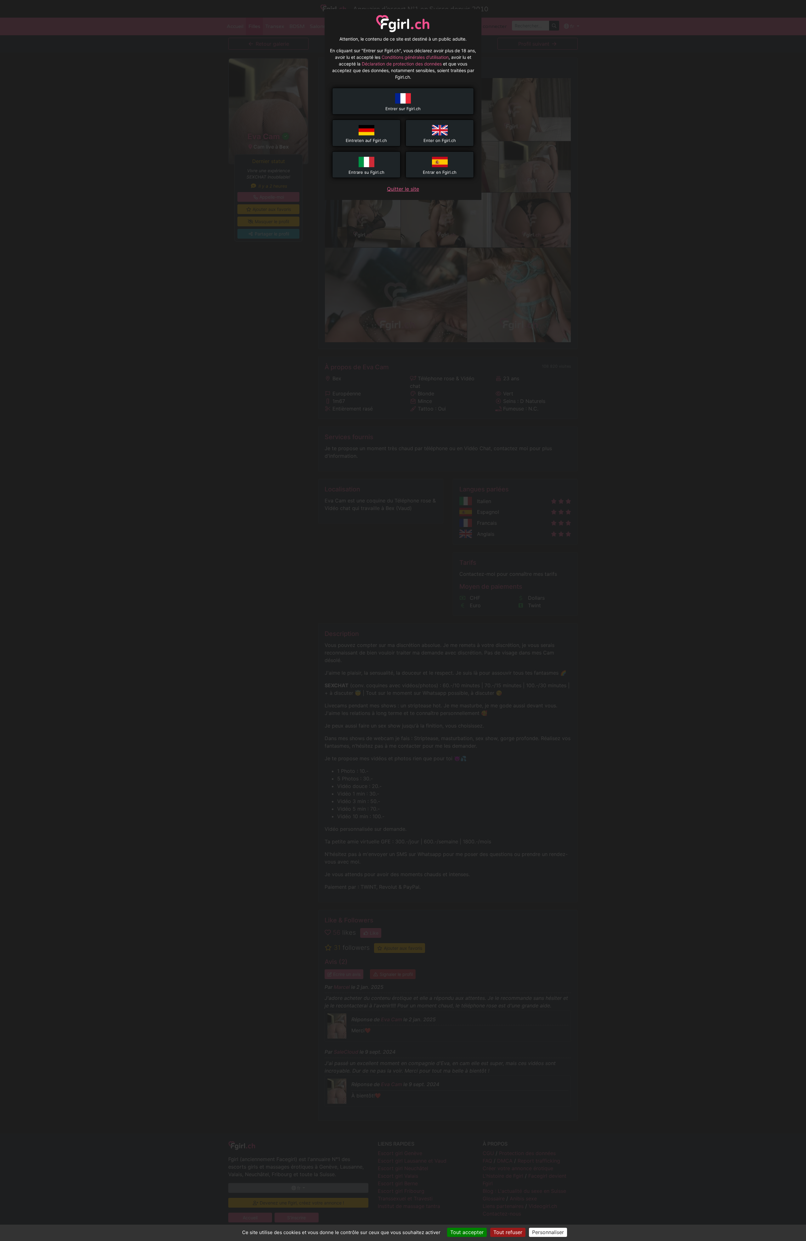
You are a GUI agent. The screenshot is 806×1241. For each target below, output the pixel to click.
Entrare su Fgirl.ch (366, 172)
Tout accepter (467, 1232)
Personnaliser (548, 1232)
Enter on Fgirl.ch (439, 140)
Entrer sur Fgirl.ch (403, 108)
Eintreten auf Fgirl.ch (366, 140)
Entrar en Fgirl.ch (440, 172)
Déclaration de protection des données (402, 63)
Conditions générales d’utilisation (415, 57)
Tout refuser (507, 1232)
